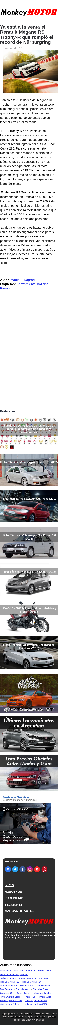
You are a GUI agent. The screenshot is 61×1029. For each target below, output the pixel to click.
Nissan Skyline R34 (31, 982)
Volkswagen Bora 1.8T (11, 1000)
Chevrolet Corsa (40, 989)
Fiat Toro (18, 970)
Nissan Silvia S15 (8, 985)
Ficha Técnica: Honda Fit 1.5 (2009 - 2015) (29, 571)
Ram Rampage (43, 985)
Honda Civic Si (45, 970)
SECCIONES (14, 904)
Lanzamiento (26, 284)
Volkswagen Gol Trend (11, 1004)
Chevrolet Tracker (42, 993)
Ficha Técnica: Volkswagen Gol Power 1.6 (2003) (29, 537)
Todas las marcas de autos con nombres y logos (24, 978)
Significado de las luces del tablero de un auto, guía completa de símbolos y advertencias (29, 429)
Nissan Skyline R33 (9, 982)
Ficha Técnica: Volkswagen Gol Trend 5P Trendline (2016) (29, 646)
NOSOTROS (13, 891)
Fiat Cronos (5, 970)
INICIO (9, 885)
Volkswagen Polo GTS (36, 1004)
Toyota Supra (44, 997)
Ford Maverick (23, 989)
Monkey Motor (26, 1014)
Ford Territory (6, 989)
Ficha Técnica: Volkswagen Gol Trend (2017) (29, 498)
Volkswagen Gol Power (36, 1000)
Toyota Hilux (29, 997)
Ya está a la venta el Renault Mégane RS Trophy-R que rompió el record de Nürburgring (26, 35)
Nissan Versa (26, 985)
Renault (5, 288)
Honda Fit (30, 970)
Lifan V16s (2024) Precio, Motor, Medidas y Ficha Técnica (29, 610)
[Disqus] (29, 361)
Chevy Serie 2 (24, 993)
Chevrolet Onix (7, 993)
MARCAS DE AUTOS (19, 911)
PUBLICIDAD (14, 898)
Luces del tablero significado (14, 974)
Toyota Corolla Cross (10, 997)
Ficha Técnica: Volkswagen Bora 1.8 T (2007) (29, 462)
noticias (42, 284)
